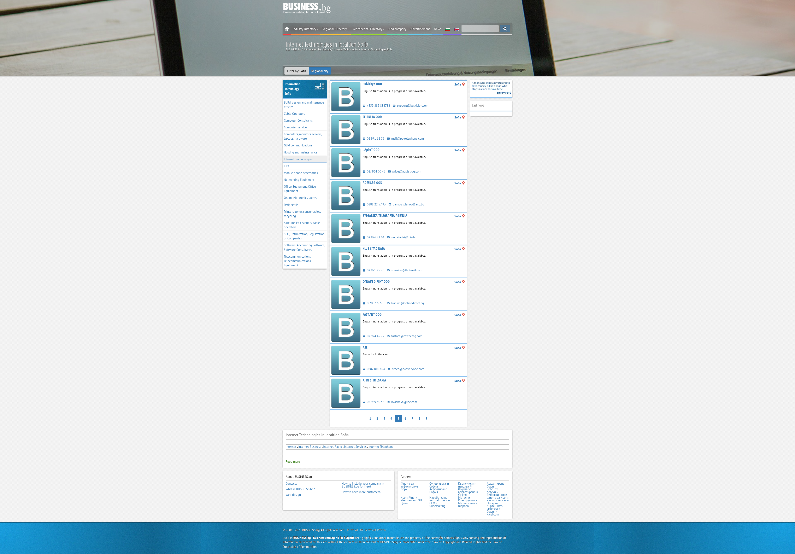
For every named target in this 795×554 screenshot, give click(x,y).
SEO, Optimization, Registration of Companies (304, 236)
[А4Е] (345, 360)
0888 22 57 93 (376, 204)
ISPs (286, 166)
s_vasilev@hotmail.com (406, 270)
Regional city (319, 71)
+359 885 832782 (378, 105)
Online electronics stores (300, 198)
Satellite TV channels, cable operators (302, 225)
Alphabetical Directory (367, 29)
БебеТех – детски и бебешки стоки (497, 492)
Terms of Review (376, 530)
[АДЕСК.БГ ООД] (345, 195)
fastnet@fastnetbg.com (406, 336)
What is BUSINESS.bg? (300, 489)
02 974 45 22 (375, 336)
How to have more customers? (362, 492)
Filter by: (296, 71)
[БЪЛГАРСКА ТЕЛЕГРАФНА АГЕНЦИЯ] (345, 228)
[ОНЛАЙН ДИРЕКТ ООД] (345, 294)
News (437, 29)
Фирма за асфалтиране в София (468, 492)
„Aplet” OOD (371, 149)
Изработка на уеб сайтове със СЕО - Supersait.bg (440, 501)
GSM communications (298, 145)
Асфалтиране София (496, 485)
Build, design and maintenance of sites (304, 104)
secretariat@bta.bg (403, 237)
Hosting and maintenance (300, 152)
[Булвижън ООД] (345, 96)
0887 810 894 (375, 369)
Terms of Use (355, 530)
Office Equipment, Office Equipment (300, 189)
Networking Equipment (299, 180)
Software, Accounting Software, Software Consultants (304, 247)
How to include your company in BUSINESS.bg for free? (363, 485)
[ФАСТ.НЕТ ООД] (345, 327)
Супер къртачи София (439, 485)
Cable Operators (294, 114)
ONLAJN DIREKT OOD (376, 281)
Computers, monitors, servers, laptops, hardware (303, 136)
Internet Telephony (381, 447)
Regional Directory (334, 29)
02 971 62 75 (375, 138)
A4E (365, 347)
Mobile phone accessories (301, 173)
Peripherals (291, 205)
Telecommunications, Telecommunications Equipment (297, 261)
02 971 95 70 (375, 270)
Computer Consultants (298, 120)
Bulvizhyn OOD (372, 84)
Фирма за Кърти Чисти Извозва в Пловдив (498, 500)
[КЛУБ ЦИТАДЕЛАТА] (345, 261)
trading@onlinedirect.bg (407, 303)
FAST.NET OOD (372, 314)
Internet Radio (332, 447)
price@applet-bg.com (406, 171)
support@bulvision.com (412, 105)
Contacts (291, 483)
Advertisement (420, 29)
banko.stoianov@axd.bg (408, 204)
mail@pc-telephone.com (407, 138)
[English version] (456, 29)
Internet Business (309, 447)
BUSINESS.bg (311, 530)
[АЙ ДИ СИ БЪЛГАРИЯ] (345, 393)
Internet (291, 447)
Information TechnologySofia (292, 89)
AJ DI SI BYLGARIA (374, 380)
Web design (293, 494)
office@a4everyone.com (407, 369)
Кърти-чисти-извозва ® (467, 485)
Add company (397, 29)
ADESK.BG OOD (372, 182)
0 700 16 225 (375, 303)
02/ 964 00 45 (375, 171)
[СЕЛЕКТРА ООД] (345, 129)
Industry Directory (304, 29)
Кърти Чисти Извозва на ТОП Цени (411, 500)
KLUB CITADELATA (374, 248)
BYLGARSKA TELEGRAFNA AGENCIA (385, 215)
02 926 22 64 (375, 237)
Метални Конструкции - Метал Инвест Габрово (467, 501)
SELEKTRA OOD (372, 117)
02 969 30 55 (375, 402)
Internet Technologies (298, 159)
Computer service (295, 127)
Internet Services (355, 447)
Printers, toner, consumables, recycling (302, 214)
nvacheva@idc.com (403, 402)
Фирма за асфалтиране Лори (409, 486)
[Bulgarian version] (447, 29)
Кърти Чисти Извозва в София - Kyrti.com (495, 510)
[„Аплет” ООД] (345, 162)
